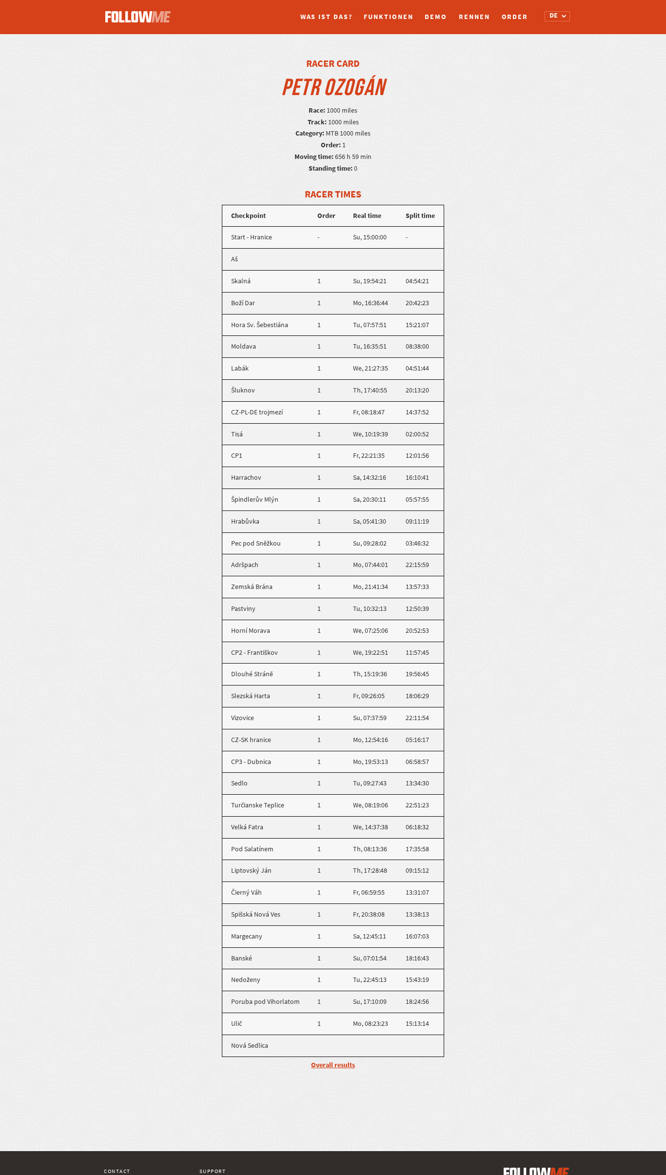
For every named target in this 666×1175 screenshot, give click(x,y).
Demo (436, 16)
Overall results (333, 1065)
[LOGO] (140, 12)
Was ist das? (326, 16)
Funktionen (388, 16)
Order (515, 16)
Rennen (474, 16)
